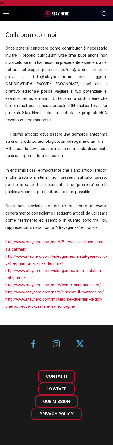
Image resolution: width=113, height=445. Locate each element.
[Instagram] (56, 344)
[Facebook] (33, 344)
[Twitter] (80, 344)
